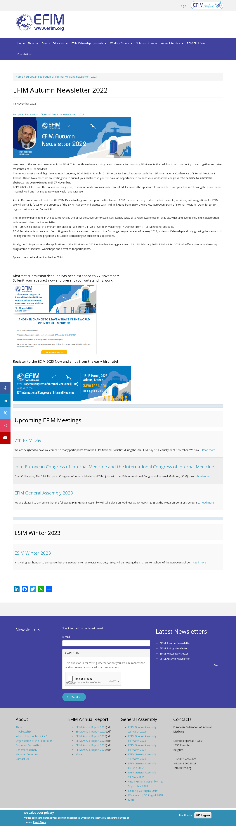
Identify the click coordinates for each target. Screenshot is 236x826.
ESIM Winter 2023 (33, 553)
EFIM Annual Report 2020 (91, 750)
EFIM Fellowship (81, 43)
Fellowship (24, 731)
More (217, 665)
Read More (39, 822)
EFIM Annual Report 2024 (91, 731)
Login (182, 6)
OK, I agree (203, 815)
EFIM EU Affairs (196, 43)
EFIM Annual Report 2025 (91, 727)
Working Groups (120, 43)
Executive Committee (28, 745)
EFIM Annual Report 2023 (91, 736)
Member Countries (27, 754)
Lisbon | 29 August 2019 (143, 790)
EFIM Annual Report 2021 (91, 745)
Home (21, 43)
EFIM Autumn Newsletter (175, 658)
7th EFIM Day (28, 440)
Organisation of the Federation (34, 740)
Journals (99, 43)
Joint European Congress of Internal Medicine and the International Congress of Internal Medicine (114, 467)
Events (46, 43)
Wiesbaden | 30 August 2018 (145, 795)
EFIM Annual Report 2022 (91, 740)
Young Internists (171, 43)
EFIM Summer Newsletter (175, 643)
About (32, 43)
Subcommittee (145, 43)
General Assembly (26, 750)
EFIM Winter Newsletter (174, 653)
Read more (208, 450)
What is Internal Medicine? (31, 736)
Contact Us (22, 759)
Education (59, 43)
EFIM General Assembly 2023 (44, 493)
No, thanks (185, 815)
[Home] (41, 22)
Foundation (24, 54)
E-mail (67, 636)
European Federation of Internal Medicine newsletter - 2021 (61, 76)
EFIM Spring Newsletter (174, 648)
